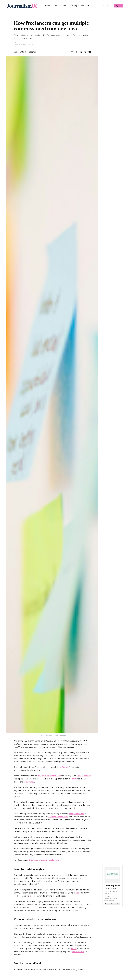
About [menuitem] (56, 5)
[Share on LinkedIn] (80, 52)
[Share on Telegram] (85, 52)
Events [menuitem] (64, 5)
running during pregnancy (49, 775)
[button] (88, 5)
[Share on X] (76, 52)
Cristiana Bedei (20, 43)
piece (32, 896)
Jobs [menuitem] (82, 5)
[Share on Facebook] (72, 52)
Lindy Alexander (76, 813)
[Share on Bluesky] (89, 52)
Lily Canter (63, 767)
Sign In (109, 6)
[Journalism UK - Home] (23, 6)
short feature (78, 951)
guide (77, 892)
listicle (74, 778)
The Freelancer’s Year (58, 816)
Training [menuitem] (74, 5)
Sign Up (118, 6)
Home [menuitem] (47, 5)
